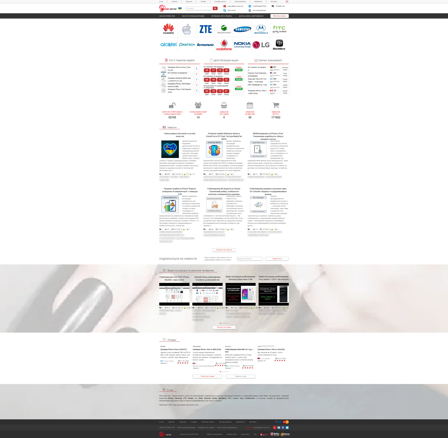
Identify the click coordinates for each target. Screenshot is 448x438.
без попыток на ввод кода (267, 313)
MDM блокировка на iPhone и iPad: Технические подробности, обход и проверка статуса (268, 135)
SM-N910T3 (229, 316)
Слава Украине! (184, 176)
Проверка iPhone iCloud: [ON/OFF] (173, 349)
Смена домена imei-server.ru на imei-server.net (180, 135)
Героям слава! (164, 180)
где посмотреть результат (201, 316)
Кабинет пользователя (214, 434)
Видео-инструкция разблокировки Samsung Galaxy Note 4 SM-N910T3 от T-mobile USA (240, 279)
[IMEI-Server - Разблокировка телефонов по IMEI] (172, 8)
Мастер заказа (279, 16)
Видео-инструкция (231, 310)
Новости (174, 1)
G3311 (284, 310)
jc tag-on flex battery (167, 238)
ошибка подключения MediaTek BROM (215, 180)
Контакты (274, 1)
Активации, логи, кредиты (221, 16)
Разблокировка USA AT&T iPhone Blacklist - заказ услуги (174, 278)
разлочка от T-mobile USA (241, 316)
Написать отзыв (240, 376)
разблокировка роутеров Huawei (258, 235)
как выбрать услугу (199, 313)
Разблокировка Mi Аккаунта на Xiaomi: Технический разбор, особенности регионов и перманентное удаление (224, 190)
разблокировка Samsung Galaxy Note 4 (238, 313)
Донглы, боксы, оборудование (251, 16)
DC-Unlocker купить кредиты (257, 232)
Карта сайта (245, 434)
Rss (255, 434)
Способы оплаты (220, 1)
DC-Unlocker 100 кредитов (214, 67)
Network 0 (280, 313)
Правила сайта (232, 434)
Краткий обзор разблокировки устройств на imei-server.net (207, 278)
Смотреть (164, 29)
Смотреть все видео (224, 327)
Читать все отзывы (207, 376)
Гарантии (189, 1)
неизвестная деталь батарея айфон (171, 232)
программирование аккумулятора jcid (172, 235)
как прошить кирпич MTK (236, 180)
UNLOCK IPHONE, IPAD (167, 16)
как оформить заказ (209, 310)
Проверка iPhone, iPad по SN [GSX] (271, 349)
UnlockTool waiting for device (214, 176)
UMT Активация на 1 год (257, 85)
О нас (161, 1)
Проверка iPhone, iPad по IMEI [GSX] (207, 349)
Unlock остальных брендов (193, 16)
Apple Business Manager (273, 176)
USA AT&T (178, 310)
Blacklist (163, 313)
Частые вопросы (240, 1)
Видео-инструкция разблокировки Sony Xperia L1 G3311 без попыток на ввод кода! (274, 279)
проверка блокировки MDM (256, 176)
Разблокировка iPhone (166, 310)
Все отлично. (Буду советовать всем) (178, 363)
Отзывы (203, 1)
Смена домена (164, 176)
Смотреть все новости (224, 250)
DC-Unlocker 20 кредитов (177, 73)
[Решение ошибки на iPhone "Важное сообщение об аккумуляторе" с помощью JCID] (170, 204)
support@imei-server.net (235, 6)
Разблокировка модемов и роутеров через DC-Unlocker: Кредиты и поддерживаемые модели (268, 190)
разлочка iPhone (198, 319)
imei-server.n (164, 396)
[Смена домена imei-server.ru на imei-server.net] (170, 149)
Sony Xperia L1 (276, 310)
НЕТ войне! (174, 176)
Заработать (258, 1)
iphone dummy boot (166, 241)
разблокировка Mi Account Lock (214, 232)
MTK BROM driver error (233, 176)
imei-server (231, 10)
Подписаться (277, 259)
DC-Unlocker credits (274, 232)
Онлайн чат (280, 6)
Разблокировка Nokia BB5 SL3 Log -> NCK (239, 350)
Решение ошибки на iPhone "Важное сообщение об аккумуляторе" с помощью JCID (180, 190)
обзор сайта (197, 310)
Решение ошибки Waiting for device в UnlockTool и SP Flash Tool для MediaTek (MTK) (224, 135)
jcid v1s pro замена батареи (185, 238)
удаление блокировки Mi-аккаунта (214, 235)
